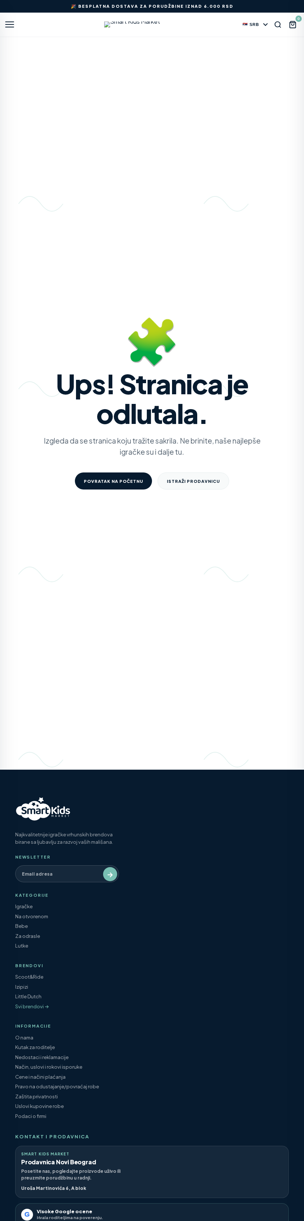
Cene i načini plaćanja (40, 1077)
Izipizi (21, 987)
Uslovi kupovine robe (39, 1106)
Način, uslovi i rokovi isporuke (48, 1067)
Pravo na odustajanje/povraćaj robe (57, 1086)
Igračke (24, 906)
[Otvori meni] (13, 24)
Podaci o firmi (30, 1116)
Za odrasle (27, 936)
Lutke (21, 946)
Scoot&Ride (29, 977)
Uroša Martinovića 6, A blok (53, 1188)
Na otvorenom (31, 916)
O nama (24, 1038)
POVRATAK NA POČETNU (113, 481)
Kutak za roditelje (35, 1047)
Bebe (21, 926)
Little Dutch (28, 996)
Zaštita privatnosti (36, 1096)
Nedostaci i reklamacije (42, 1057)
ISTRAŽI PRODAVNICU (193, 481)
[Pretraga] (278, 25)
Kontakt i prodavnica (52, 1136)
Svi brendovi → (32, 1006)
